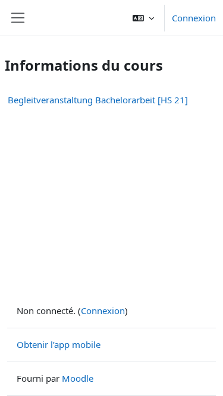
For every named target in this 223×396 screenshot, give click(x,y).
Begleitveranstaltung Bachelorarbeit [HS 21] (98, 100)
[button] (143, 18)
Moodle (77, 378)
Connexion (194, 18)
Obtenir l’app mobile (58, 344)
